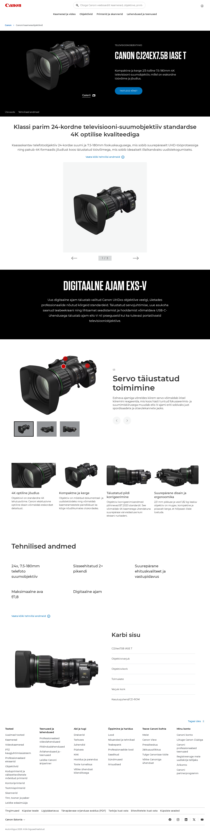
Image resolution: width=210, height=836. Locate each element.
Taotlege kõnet (128, 91)
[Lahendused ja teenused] (158, 14)
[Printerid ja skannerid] (124, 14)
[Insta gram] (178, 819)
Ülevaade (10, 112)
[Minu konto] (202, 6)
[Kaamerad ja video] (77, 14)
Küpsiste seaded (170, 810)
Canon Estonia (14, 819)
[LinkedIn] (186, 819)
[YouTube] (202, 819)
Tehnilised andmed (28, 112)
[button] (74, 258)
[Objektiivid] (94, 14)
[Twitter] (194, 819)
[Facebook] (170, 819)
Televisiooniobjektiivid (128, 45)
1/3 (114, 370)
